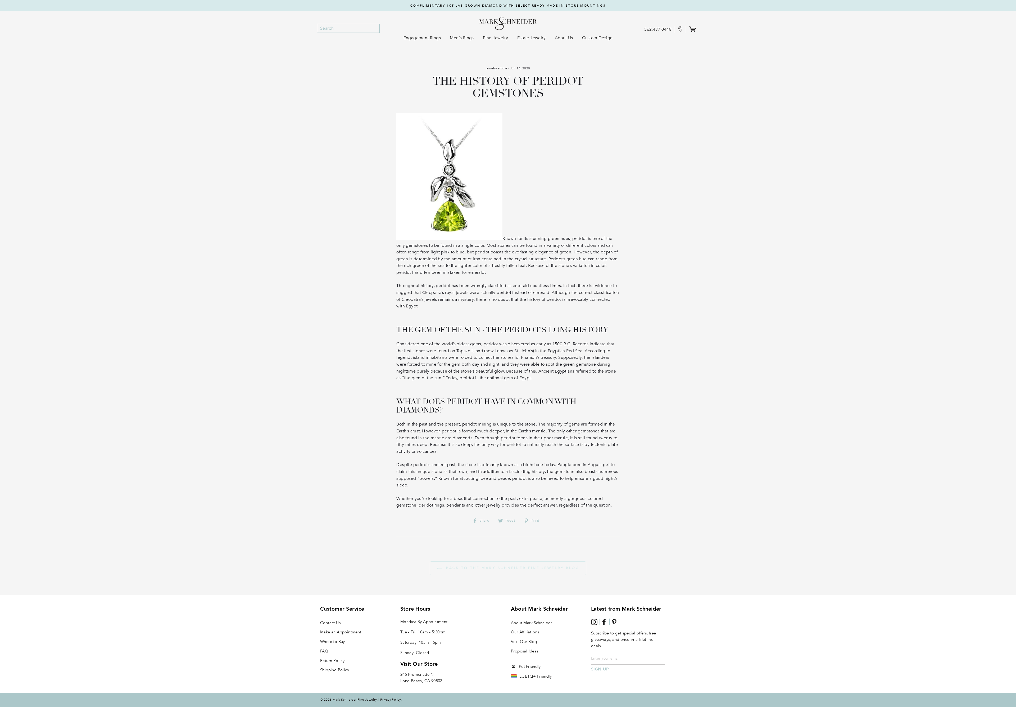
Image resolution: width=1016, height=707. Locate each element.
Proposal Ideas (524, 651)
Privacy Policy (390, 699)
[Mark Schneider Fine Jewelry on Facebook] (604, 622)
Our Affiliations (525, 632)
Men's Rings (462, 38)
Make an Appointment (340, 632)
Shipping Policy (334, 670)
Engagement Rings (422, 38)
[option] (508, 5)
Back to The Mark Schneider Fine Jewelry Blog (512, 568)
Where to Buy (332, 641)
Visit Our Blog (524, 641)
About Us (564, 38)
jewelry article (496, 68)
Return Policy (332, 660)
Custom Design (597, 38)
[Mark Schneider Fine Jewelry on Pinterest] (614, 622)
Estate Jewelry (531, 38)
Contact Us (330, 622)
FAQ (324, 651)
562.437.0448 (658, 29)
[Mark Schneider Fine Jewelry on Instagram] (594, 622)
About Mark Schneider (531, 622)
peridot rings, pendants (442, 505)
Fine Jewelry (495, 38)
